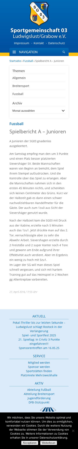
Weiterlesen (48, 442)
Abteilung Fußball (39, 390)
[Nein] (73, 431)
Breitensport (20, 86)
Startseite (15, 61)
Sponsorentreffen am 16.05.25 (39, 348)
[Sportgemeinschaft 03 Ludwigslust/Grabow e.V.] (39, 20)
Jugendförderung (39, 398)
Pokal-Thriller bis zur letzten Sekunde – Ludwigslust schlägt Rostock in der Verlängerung (39, 327)
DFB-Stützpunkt (39, 402)
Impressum (21, 43)
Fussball (28, 61)
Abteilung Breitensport (39, 394)
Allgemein (19, 78)
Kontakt (39, 43)
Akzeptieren (30, 442)
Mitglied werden (39, 362)
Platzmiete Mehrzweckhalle (39, 375)
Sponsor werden (39, 367)
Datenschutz (56, 43)
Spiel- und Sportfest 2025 (39, 335)
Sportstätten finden (39, 371)
